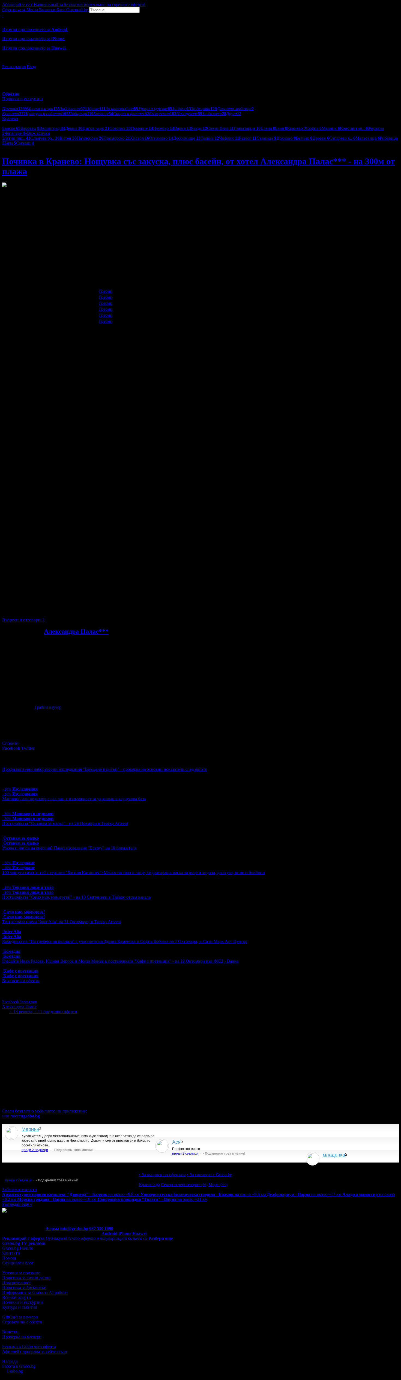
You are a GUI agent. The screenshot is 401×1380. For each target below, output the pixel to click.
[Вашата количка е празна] (2, 15)
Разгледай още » (17, 1204)
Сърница (266, 138)
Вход (31, 66)
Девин (73, 128)
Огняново (161, 138)
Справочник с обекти (22, 1322)
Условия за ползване (21, 1272)
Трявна (209, 138)
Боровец (29, 128)
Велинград (52, 128)
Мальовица (367, 138)
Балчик (304, 138)
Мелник (331, 128)
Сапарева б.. (342, 138)
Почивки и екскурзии (22, 1302)
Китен (68, 138)
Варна (182, 128)
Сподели (10, 743)
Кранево (296, 128)
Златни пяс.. (16, 138)
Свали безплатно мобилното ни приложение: (44, 1111)
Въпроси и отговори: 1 (23, 619)
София (314, 128)
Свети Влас (220, 128)
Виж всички (37, 133)
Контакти (11, 1253)
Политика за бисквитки (24, 1287)
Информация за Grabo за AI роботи (35, 1292)
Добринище (186, 138)
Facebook (11, 1001)
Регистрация (14, 66)
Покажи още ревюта (341, 1165)
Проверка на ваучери (21, 1336)
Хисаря (139, 138)
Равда (199, 128)
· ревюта (20, 1011)
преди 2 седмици (35, 1150)
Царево (320, 138)
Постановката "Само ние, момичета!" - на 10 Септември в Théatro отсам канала (76, 897)
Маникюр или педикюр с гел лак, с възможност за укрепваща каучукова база (74, 798)
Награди (10, 1361)
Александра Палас (19, 1006)
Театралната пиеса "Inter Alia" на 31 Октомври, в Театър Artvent (61, 921)
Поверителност (16, 1282)
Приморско (116, 138)
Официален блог (18, 1263)
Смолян (25, 143)
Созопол (120, 128)
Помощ (9, 1258)
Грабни (105, 291)
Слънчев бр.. (44, 138)
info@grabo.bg (74, 1228)
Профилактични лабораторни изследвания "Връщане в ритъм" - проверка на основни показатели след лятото (104, 769)
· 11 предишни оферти (55, 1011)
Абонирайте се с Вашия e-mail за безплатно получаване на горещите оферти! (73, 4)
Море (218, 1184)
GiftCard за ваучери (20, 1317)
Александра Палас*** (76, 631)
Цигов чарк (95, 128)
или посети (21, 1116)
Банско (11, 128)
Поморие (142, 128)
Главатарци (247, 128)
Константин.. (354, 128)
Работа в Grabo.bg (18, 1366)
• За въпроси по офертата (162, 1174)
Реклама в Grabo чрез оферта (29, 1346)
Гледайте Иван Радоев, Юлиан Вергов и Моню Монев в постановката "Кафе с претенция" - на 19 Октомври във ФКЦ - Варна (120, 961)
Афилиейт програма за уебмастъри (34, 1351)
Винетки (10, 1331)
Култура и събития (19, 1307)
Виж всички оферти (21, 980)
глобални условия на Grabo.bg (68, 608)
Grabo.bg (15, 1371)
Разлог (247, 138)
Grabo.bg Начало (17, 1248)
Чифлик (229, 138)
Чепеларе (14, 133)
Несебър (163, 128)
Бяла (10, 143)
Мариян (30, 1129)
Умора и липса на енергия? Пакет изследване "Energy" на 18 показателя (69, 848)
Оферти (13, 9)
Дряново (286, 138)
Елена (268, 128)
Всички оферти (16, 1297)
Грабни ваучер (48, 707)
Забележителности (19, 1189)
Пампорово (90, 138)
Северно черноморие (184, 1184)
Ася (176, 1142)
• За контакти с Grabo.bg (209, 1174)
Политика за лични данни (26, 1277)
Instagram (28, 1001)
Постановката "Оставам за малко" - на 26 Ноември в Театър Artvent (65, 823)
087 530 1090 (101, 1228)
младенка (334, 1155)
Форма (52, 1228)
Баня (281, 128)
